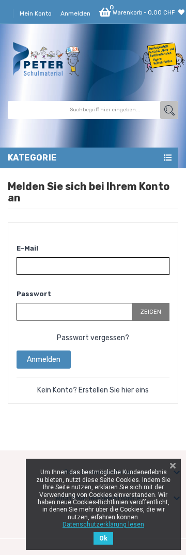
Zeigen (151, 312)
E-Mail (27, 248)
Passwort (34, 294)
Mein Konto (36, 13)
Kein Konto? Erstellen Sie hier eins (93, 390)
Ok (103, 538)
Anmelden (43, 359)
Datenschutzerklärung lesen (103, 524)
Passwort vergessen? (93, 337)
